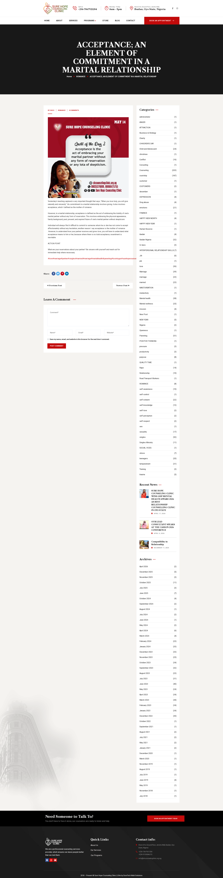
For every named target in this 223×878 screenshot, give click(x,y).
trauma (157, 474)
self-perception (157, 416)
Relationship (157, 373)
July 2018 (157, 796)
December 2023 (157, 652)
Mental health (157, 298)
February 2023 (157, 705)
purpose (157, 357)
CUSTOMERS (157, 186)
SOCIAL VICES (157, 448)
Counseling (157, 170)
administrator (157, 117)
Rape (157, 368)
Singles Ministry (157, 442)
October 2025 (157, 582)
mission (157, 309)
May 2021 (157, 743)
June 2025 (157, 593)
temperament (157, 464)
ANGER (157, 122)
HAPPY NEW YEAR (157, 224)
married (157, 282)
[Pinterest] (62, 273)
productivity (157, 352)
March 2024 (157, 636)
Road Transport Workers (157, 378)
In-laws (157, 245)
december (157, 192)
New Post (157, 314)
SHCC (52, 110)
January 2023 (157, 711)
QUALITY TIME (157, 362)
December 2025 (157, 572)
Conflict (157, 159)
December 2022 (157, 716)
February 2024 (157, 641)
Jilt (157, 256)
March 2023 (157, 700)
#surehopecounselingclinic (132, 258)
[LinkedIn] (67, 273)
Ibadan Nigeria (157, 240)
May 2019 (157, 785)
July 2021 (157, 737)
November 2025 (157, 577)
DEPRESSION (157, 197)
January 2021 (157, 748)
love (157, 266)
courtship (157, 176)
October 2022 (157, 721)
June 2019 (157, 780)
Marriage (157, 272)
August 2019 (157, 769)
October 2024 (157, 598)
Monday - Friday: (114, 7)
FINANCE (157, 213)
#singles (71, 258)
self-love (157, 410)
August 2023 (157, 673)
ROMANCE (80, 76)
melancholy (157, 293)
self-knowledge (157, 405)
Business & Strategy (157, 133)
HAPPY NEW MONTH (157, 218)
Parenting (157, 336)
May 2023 (157, 689)
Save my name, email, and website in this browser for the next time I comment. (80, 339)
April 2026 (157, 566)
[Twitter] (58, 273)
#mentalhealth (97, 258)
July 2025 (157, 588)
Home (69, 76)
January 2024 (157, 646)
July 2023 (157, 678)
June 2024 (157, 620)
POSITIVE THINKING (157, 341)
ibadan (157, 234)
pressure (157, 346)
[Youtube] (55, 860)
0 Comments (74, 110)
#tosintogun (116, 258)
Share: (47, 274)
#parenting (107, 258)
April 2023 (157, 695)
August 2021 (157, 732)
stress (157, 453)
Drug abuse (157, 202)
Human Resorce (157, 229)
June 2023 (157, 684)
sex (157, 426)
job (157, 261)
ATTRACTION (157, 127)
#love (50, 258)
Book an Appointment (160, 21)
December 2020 (157, 753)
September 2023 (157, 668)
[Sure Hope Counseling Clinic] (56, 8)
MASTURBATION (157, 288)
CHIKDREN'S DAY (157, 143)
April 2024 (157, 630)
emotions (157, 208)
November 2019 (157, 764)
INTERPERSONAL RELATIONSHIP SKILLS (157, 250)
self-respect (157, 421)
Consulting (157, 165)
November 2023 (157, 657)
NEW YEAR (157, 320)
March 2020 (157, 759)
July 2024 (157, 614)
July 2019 (157, 775)
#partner (64, 258)
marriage (157, 277)
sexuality (157, 432)
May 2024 (157, 625)
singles (157, 437)
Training (157, 469)
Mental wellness (157, 304)
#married (79, 258)
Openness (157, 330)
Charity (157, 138)
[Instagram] (51, 860)
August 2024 (157, 609)
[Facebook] (53, 273)
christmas (157, 154)
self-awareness (157, 389)
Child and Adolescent (157, 149)
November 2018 (157, 791)
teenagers (157, 458)
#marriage (57, 258)
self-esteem (157, 400)
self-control (157, 394)
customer (157, 181)
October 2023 (157, 662)
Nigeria (157, 325)
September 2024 (157, 604)
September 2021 (157, 727)
